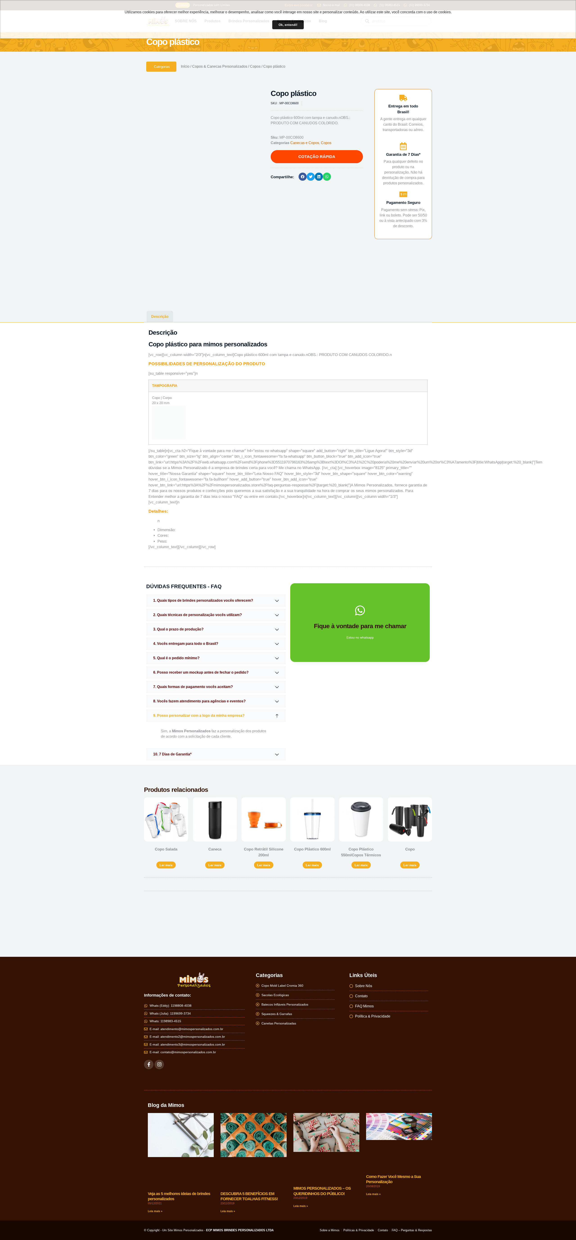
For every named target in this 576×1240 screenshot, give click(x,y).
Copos (255, 66)
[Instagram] (159, 1060)
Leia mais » (155, 1207)
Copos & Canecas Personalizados (219, 66)
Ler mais (166, 861)
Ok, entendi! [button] (288, 25)
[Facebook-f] (148, 1060)
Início (185, 66)
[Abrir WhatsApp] (565, 1229)
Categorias (162, 67)
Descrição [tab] (160, 314)
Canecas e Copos (304, 143)
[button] (251, 97)
